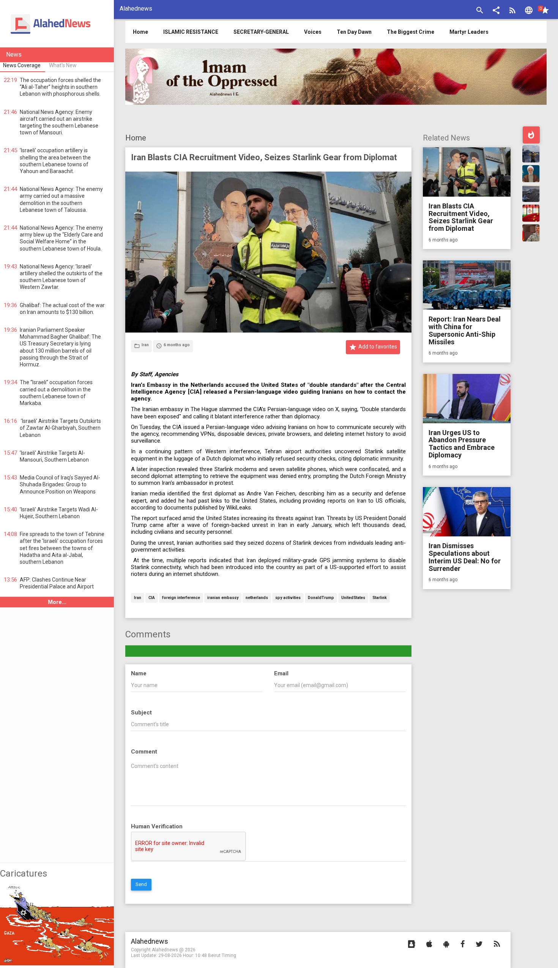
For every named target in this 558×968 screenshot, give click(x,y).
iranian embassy (222, 598)
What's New (63, 65)
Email (281, 673)
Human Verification (157, 826)
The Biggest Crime (410, 32)
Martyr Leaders (469, 32)
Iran (137, 598)
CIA (151, 598)
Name (139, 673)
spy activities (288, 598)
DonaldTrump (321, 598)
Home (135, 137)
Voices (313, 32)
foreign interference (181, 598)
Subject (141, 712)
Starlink (379, 598)
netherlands (257, 598)
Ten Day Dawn (354, 32)
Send (141, 884)
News (14, 54)
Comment (144, 751)
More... (57, 602)
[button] (496, 11)
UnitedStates (353, 598)
